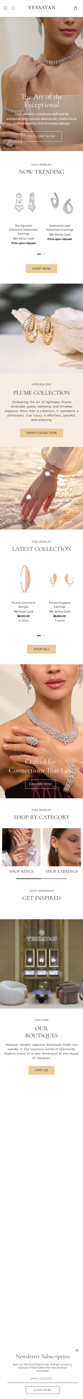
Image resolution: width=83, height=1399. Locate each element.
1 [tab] (39, 256)
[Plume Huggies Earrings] (60, 578)
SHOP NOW (41, 268)
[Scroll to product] (29, 497)
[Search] (13, 8)
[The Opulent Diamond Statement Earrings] (23, 202)
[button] (29, 878)
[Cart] (75, 8)
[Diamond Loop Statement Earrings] (60, 202)
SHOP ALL (41, 649)
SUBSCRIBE (43, 1390)
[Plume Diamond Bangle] (23, 578)
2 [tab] (44, 256)
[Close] (77, 1350)
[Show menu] (5, 8)
